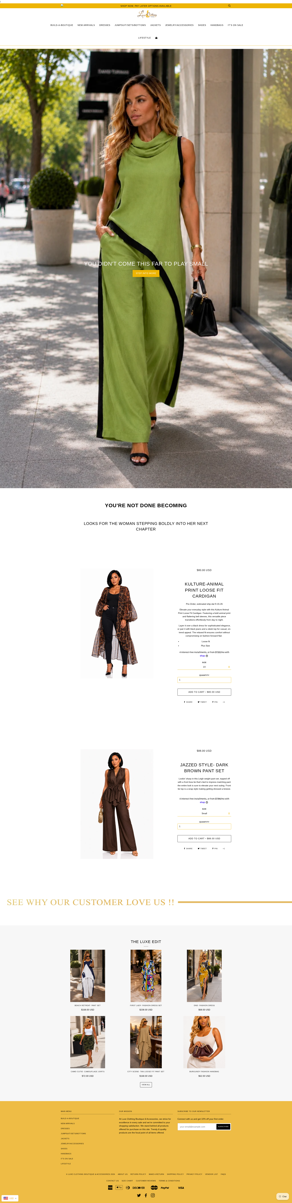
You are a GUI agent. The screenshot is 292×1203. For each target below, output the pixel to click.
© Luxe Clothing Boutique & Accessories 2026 (90, 1174)
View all (146, 1085)
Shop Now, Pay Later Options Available (146, 6)
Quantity (204, 675)
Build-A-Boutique (61, 25)
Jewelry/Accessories (179, 25)
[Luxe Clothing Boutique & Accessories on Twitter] (139, 1196)
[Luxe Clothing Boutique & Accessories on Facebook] (146, 1196)
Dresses (104, 25)
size (204, 662)
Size (204, 809)
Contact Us (112, 1181)
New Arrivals (86, 25)
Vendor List (211, 1174)
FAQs (223, 1174)
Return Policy (138, 1174)
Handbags (216, 25)
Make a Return (156, 1174)
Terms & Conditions (169, 1181)
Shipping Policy (175, 1174)
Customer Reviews (146, 1181)
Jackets (155, 25)
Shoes (202, 25)
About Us (123, 1174)
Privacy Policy (194, 1174)
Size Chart (127, 1181)
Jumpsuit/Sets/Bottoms (130, 25)
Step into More (146, 273)
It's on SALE (235, 25)
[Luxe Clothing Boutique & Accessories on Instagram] (153, 1196)
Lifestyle (144, 38)
